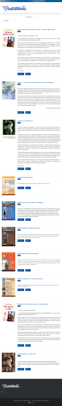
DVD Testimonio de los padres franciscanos (29, 228)
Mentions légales (46, 400)
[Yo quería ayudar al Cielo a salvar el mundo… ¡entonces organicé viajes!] (8, 38)
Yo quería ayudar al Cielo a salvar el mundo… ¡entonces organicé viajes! (36, 29)
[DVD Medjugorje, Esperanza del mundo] (8, 261)
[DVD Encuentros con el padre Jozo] (8, 362)
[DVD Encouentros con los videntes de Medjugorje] (8, 210)
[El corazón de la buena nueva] (8, 185)
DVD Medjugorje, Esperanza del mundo (28, 253)
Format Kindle (21, 70)
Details (28, 73)
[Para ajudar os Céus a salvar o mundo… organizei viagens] (8, 312)
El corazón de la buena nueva (25, 177)
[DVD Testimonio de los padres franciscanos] (8, 236)
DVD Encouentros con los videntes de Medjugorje (30, 202)
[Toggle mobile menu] (59, 6)
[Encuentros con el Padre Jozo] (8, 130)
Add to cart (21, 73)
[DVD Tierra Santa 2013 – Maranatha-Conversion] (8, 287)
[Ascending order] (36, 17)
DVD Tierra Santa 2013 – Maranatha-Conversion (30, 279)
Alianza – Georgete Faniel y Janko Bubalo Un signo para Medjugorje (35, 82)
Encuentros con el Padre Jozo (25, 121)
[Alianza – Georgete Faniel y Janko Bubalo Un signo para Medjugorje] (8, 90)
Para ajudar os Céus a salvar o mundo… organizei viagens (33, 304)
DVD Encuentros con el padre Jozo (27, 354)
